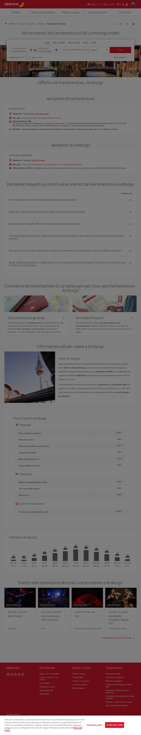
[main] (70, 725)
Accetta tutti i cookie (115, 725)
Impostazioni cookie (94, 725)
